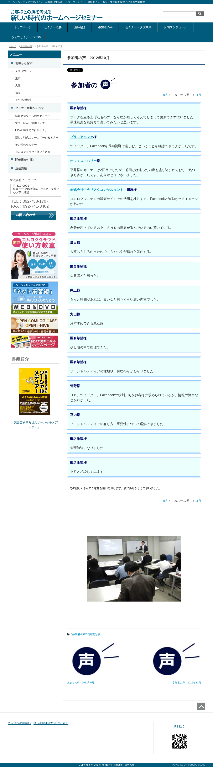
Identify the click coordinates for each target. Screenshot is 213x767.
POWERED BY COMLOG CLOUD (188, 765)
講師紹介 (80, 27)
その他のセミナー (26, 144)
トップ (12, 46)
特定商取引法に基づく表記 (50, 723)
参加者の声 (105, 27)
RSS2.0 (179, 726)
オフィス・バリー (83, 161)
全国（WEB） (23, 71)
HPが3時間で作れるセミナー (32, 130)
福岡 (18, 92)
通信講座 (21, 168)
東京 (18, 78)
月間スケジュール (175, 27)
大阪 (18, 85)
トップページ (23, 27)
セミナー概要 (52, 27)
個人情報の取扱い (19, 723)
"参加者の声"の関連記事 (85, 634)
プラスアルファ (81, 137)
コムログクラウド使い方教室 (32, 151)
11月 (198, 94)
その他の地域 (23, 99)
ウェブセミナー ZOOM (26, 37)
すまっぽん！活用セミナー (31, 123)
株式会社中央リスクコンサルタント (96, 189)
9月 (165, 94)
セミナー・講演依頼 (138, 27)
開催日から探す (25, 159)
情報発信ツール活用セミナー (32, 115)
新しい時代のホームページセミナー (36, 137)
